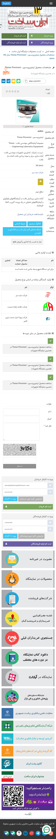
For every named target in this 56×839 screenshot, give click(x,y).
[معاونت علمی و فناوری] (28, 714)
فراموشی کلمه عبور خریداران (31, 499)
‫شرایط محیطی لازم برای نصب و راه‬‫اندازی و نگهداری (24, 231)
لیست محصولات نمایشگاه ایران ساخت (26, 51)
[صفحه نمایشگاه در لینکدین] (25, 833)
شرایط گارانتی (20, 224)
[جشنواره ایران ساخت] (28, 777)
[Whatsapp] (18, 81)
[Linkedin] (3, 81)
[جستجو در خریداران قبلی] (28, 639)
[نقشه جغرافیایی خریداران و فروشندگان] (28, 619)
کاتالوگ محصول (35, 224)
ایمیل (49, 419)
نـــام (49, 411)
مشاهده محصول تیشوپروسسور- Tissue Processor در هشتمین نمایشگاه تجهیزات (30, 348)
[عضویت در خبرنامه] (28, 560)
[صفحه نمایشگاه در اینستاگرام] (31, 833)
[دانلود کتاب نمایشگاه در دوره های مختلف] (28, 659)
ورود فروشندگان (47, 42)
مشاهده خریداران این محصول (28, 214)
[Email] (13, 81)
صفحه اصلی (49, 51)
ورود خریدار (48, 36)
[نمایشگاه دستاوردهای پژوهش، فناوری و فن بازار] (28, 698)
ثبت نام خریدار (20, 36)
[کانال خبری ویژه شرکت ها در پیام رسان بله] (5, 833)
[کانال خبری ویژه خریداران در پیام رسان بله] (12, 833)
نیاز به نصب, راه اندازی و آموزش (27, 242)
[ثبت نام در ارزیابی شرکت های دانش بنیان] (28, 752)
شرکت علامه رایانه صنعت (17, 307)
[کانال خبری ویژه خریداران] (37, 833)
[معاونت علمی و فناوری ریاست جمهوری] (18, 833)
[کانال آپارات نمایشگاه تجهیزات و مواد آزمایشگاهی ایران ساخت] (28, 678)
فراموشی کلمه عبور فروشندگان (31, 536)
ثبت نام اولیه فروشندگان (16, 42)
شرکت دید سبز (37, 172)
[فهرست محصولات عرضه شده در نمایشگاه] (28, 580)
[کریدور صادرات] (28, 739)
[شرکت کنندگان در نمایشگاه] (28, 600)
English (6, 3)
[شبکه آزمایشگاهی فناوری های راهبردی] (28, 727)
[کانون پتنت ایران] (28, 765)
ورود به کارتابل (10, 499)
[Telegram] (8, 81)
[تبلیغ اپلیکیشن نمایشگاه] (28, 798)
